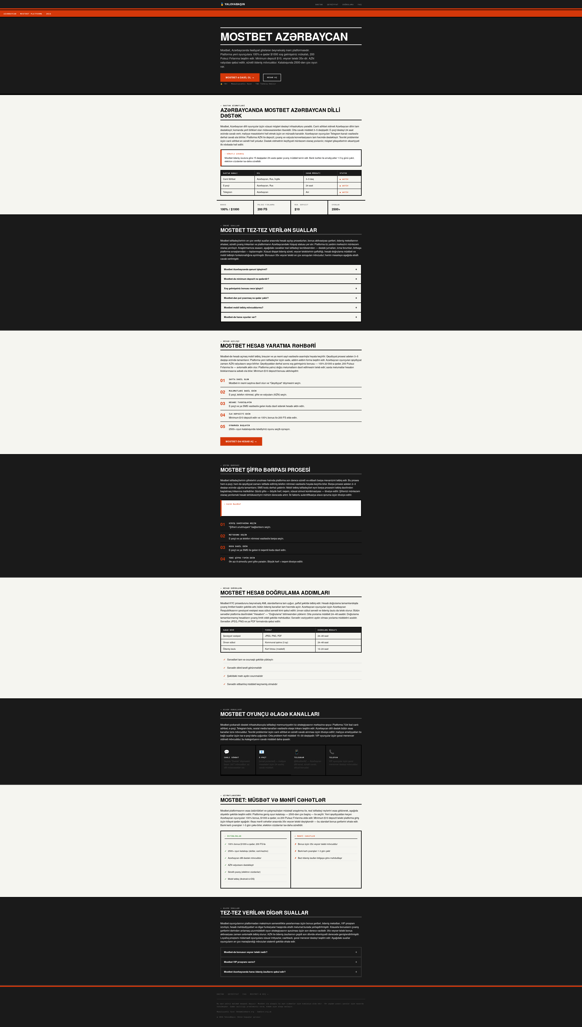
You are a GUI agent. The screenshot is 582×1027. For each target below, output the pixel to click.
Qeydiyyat (332, 4)
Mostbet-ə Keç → (259, 994)
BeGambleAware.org (245, 1011)
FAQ (360, 4)
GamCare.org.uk (264, 1011)
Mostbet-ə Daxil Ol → (240, 77)
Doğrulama (348, 4)
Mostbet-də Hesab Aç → (241, 441)
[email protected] (267, 761)
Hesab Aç (272, 77)
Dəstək (319, 4)
